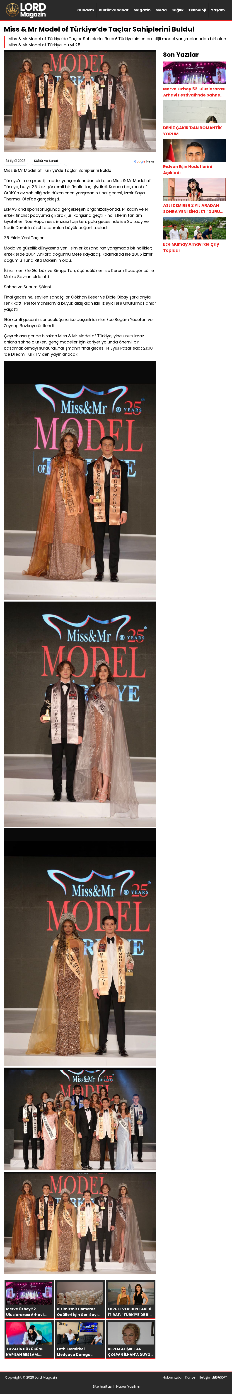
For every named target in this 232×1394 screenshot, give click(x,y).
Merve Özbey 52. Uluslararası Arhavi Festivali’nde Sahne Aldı (194, 92)
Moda (161, 10)
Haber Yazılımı (128, 1386)
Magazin (142, 10)
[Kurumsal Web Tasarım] (219, 1377)
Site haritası (102, 1386)
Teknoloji (197, 10)
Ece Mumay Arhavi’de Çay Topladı (191, 247)
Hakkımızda (172, 1377)
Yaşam (218, 10)
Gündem (85, 10)
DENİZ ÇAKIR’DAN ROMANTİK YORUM (192, 131)
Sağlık (178, 10)
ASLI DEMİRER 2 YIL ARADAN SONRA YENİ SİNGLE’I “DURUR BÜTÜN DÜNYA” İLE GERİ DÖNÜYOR (193, 208)
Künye (190, 1377)
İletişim (205, 1377)
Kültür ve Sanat (114, 10)
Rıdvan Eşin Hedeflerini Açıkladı (187, 169)
